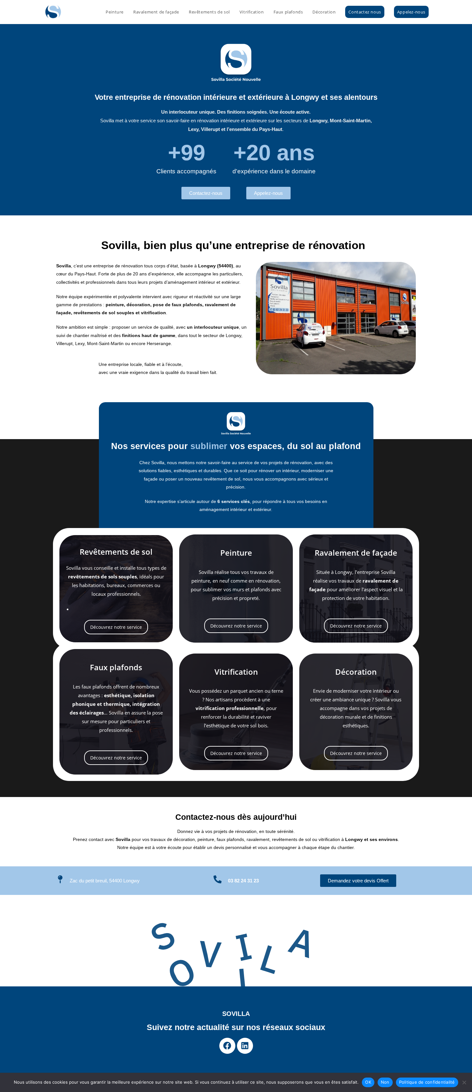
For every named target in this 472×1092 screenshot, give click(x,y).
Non (385, 1082)
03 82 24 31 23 (243, 880)
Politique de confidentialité (427, 1082)
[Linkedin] (245, 1046)
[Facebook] (227, 1046)
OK (368, 1082)
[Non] (464, 1082)
